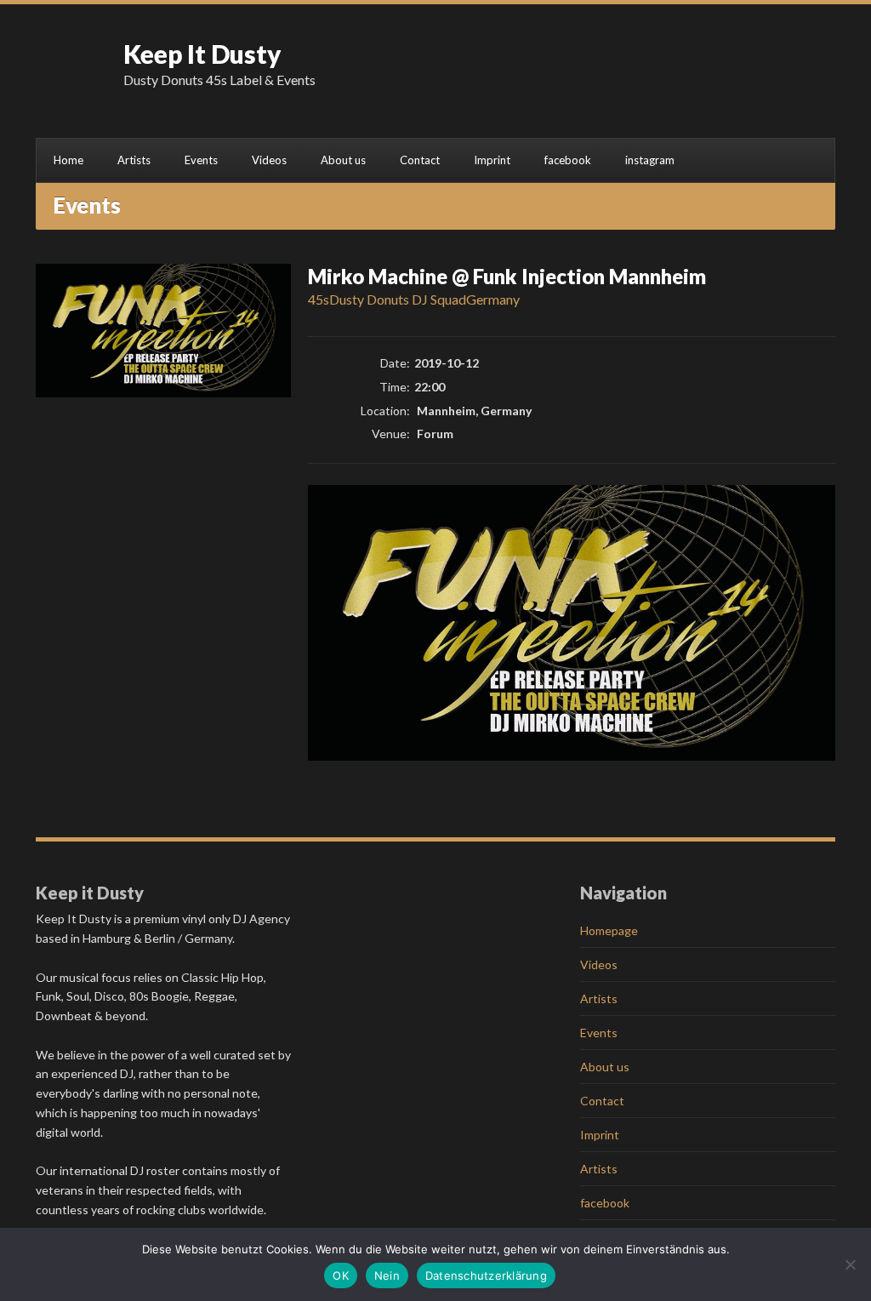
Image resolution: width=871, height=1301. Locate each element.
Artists (134, 160)
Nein (387, 1275)
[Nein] (849, 1264)
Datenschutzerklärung (486, 1275)
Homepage (609, 930)
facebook (567, 160)
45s (318, 299)
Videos (269, 160)
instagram (650, 160)
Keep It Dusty (202, 53)
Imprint (492, 160)
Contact (420, 160)
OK (341, 1275)
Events (201, 160)
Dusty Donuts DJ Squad (397, 299)
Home (68, 160)
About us (343, 160)
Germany (493, 299)
